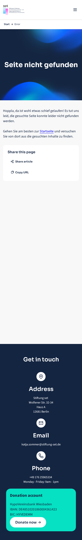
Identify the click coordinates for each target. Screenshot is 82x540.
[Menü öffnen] (75, 9)
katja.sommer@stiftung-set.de (41, 444)
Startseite (47, 131)
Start (7, 24)
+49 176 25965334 (41, 477)
